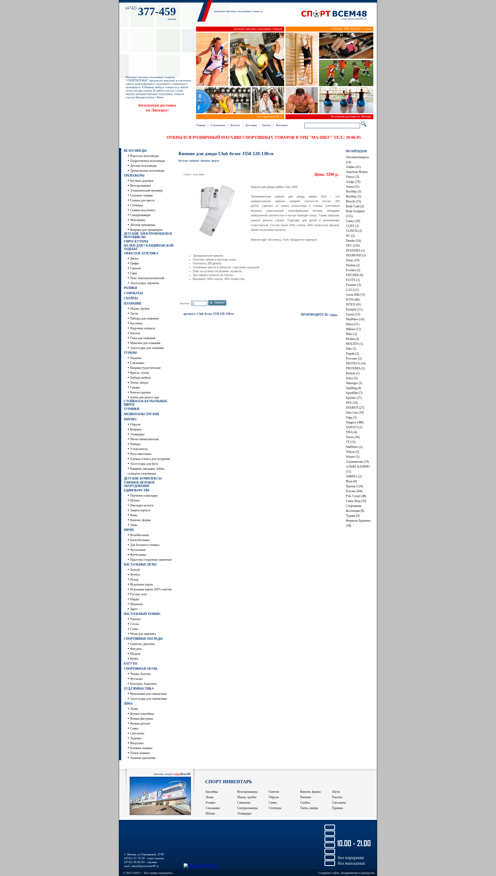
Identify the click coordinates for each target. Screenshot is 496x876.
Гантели (135, 268)
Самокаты (133, 293)
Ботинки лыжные (141, 748)
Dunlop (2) (353, 265)
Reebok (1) (353, 373)
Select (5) (352, 378)
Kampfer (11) (354, 309)
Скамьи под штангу (143, 210)
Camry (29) (353, 221)
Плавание (133, 303)
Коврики (135, 429)
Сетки (134, 629)
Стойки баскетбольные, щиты (146, 402)
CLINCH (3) (354, 231)
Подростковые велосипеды (147, 161)
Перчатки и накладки (144, 495)
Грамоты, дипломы (142, 644)
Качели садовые (140, 392)
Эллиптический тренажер (146, 190)
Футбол (135, 574)
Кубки (134, 658)
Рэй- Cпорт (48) (356, 496)
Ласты (134, 313)
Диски (134, 258)
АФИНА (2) (354, 476)
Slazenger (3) (354, 383)
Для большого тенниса (144, 545)
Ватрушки (136, 743)
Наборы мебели (140, 377)
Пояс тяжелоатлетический (147, 278)
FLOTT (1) (353, 280)
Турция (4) (353, 515)
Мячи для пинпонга (143, 634)
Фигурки (136, 649)
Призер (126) (354, 486)
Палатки (135, 358)
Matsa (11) (352, 324)
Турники (131, 409)
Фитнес (130, 419)
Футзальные (138, 550)
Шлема (135, 500)
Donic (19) (352, 260)
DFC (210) (353, 245)
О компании (218, 125)
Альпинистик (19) (357, 461)
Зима (128, 703)
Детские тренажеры (142, 225)
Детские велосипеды (143, 165)
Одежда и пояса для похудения (150, 459)
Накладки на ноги (141, 505)
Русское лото (138, 594)
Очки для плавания (142, 338)
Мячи (129, 530)
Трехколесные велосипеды (147, 170)
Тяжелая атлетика (141, 253)
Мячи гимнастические (144, 439)
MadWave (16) (355, 319)
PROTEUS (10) (356, 363)
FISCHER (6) (354, 275)
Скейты (131, 298)
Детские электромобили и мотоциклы (148, 235)
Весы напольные (140, 454)
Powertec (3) (354, 358)
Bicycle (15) (353, 201)
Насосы (135, 333)
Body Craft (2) (355, 206)
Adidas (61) (353, 167)
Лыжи (134, 709)
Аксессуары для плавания (147, 348)
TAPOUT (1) (354, 427)
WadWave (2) (354, 447)
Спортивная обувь (141, 669)
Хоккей (135, 570)
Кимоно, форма (140, 520)
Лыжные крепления (143, 758)
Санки (134, 728)
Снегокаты (137, 733)
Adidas (333, 315)
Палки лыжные (140, 753)
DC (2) (350, 236)
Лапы (133, 525)
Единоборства (137, 490)
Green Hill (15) (355, 294)
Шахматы (136, 604)
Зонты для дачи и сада (144, 397)
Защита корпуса (140, 510)
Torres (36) (353, 437)
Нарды (134, 599)
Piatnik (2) (352, 353)
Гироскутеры (136, 241)
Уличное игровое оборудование (139, 484)
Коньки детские (140, 723)
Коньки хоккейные (142, 713)
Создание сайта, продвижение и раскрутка (346, 872)
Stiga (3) (351, 417)
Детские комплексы (143, 478)
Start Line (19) (355, 412)
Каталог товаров (188, 160)
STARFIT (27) (355, 407)
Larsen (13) (353, 314)
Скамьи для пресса (142, 200)
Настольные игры (140, 564)
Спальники (137, 363)
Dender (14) (353, 240)
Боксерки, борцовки (143, 683)
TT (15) (350, 442)
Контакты (282, 125)
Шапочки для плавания (145, 343)
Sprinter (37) (354, 398)
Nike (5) (351, 349)
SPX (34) (352, 403)
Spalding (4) (353, 388)
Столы (134, 624)
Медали (135, 654)
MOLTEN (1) (354, 344)
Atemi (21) (352, 186)
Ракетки (135, 619)
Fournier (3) (353, 285)
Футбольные (138, 555)
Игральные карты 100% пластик (151, 589)
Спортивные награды (143, 639)
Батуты (130, 663)
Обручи (135, 424)
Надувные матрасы (142, 328)
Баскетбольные (140, 540)
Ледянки (135, 738)
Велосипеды (135, 151)
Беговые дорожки (141, 180)
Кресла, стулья (139, 373)
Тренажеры (134, 175)
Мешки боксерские (141, 414)
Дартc (134, 609)
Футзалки (136, 679)
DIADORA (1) (355, 250)
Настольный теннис (142, 614)
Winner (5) (352, 457)
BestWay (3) (353, 191)
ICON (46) (353, 299)
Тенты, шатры (139, 382)
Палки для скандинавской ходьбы (148, 247)
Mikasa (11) (353, 329)
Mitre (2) (351, 334)
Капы (133, 515)
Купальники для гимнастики (148, 694)
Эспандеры (137, 434)
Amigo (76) (353, 182)
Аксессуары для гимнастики (148, 698)
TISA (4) (351, 432)
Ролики (130, 288)
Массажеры (137, 220)
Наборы (135, 444)
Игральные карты (141, 584)
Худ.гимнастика (139, 688)
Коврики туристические (145, 368)
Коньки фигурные (141, 718)
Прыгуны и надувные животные (151, 559)
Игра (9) (351, 481)
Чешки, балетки (140, 674)
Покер (134, 579)
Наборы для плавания (144, 318)
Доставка (251, 125)
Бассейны (136, 323)
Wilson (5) (352, 452)
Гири (133, 273)
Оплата (266, 125)
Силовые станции (141, 195)
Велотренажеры (140, 185)
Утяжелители (139, 449)
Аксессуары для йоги (144, 464)
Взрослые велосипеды (144, 156)
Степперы (136, 205)
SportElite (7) (354, 393)
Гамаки (135, 387)
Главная (200, 125)
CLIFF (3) (352, 226)
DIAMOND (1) (356, 255)
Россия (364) (354, 491)
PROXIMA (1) (355, 368)
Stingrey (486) (355, 422)
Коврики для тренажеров (146, 230)
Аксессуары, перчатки (144, 283)
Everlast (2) (353, 270)
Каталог (235, 125)
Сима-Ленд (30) (356, 501)
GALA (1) (352, 290)
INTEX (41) (353, 304)
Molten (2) (352, 339)
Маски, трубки (139, 308)
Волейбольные (139, 535)
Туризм (130, 353)
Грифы (134, 263)
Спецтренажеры (140, 215)
